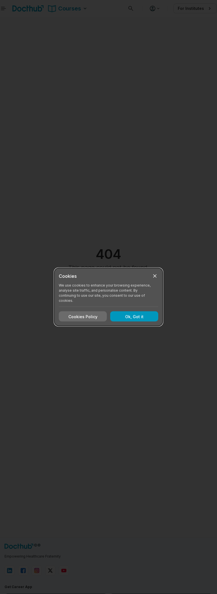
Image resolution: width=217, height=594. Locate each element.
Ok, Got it (134, 316)
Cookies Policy (82, 316)
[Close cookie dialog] (154, 276)
